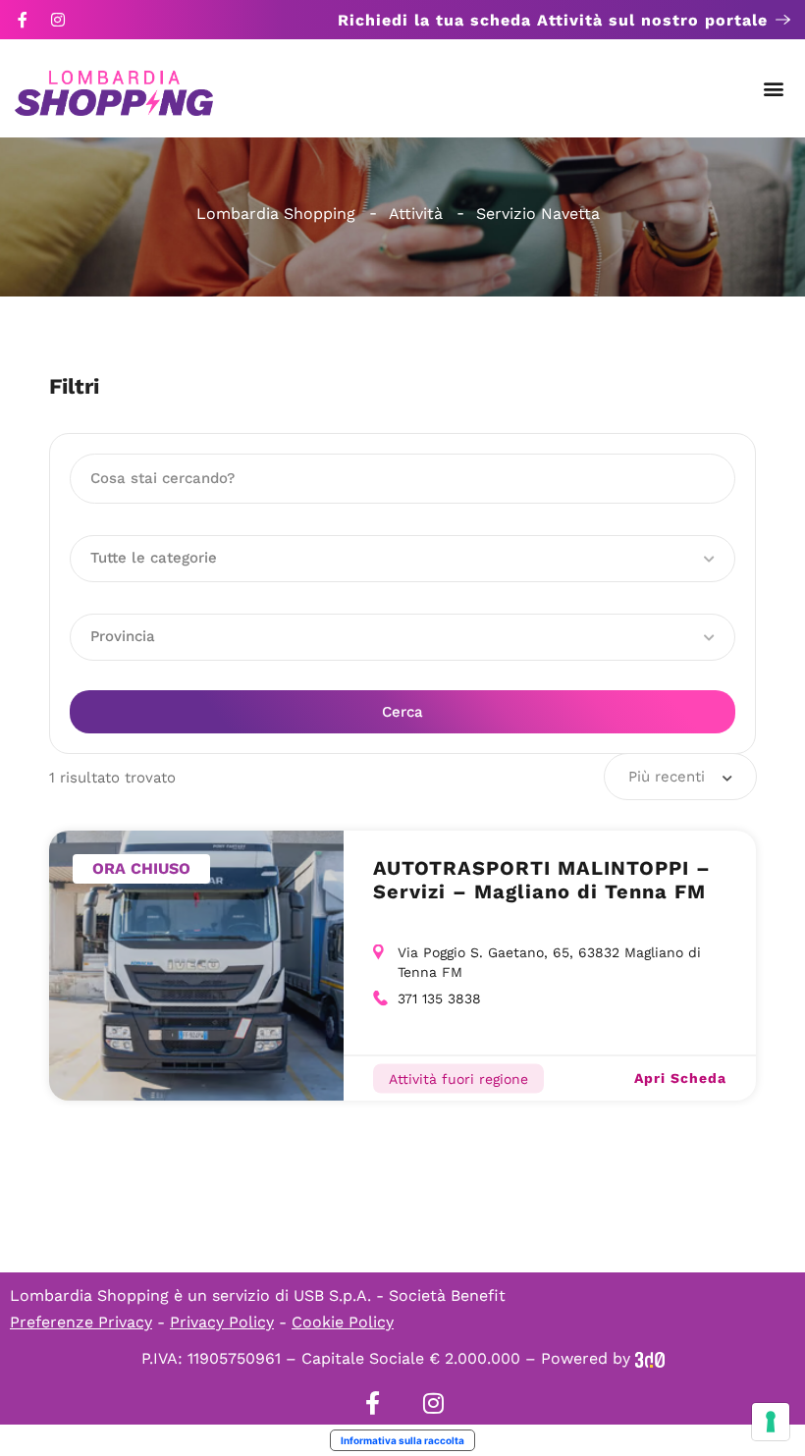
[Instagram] (58, 19)
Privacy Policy (222, 1322)
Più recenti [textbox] (666, 776)
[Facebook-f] (22, 19)
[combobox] (680, 776)
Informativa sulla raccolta (402, 1440)
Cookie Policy (343, 1322)
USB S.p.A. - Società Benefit (400, 1295)
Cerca (402, 712)
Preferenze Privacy (81, 1322)
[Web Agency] (650, 1358)
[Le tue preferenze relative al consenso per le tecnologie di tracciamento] (770, 1421)
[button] (774, 89)
